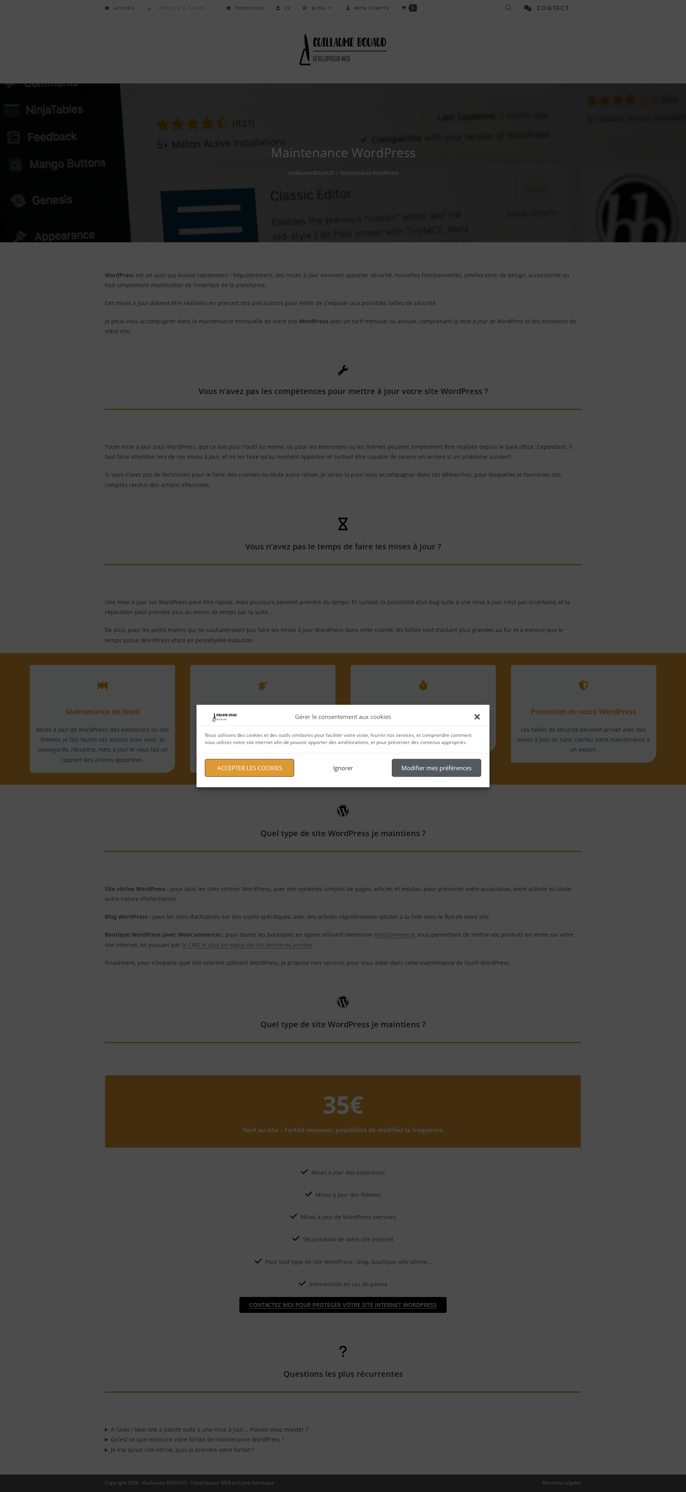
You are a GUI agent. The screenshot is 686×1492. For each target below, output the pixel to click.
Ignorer (343, 768)
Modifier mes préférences (436, 768)
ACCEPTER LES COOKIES (249, 768)
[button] (477, 717)
